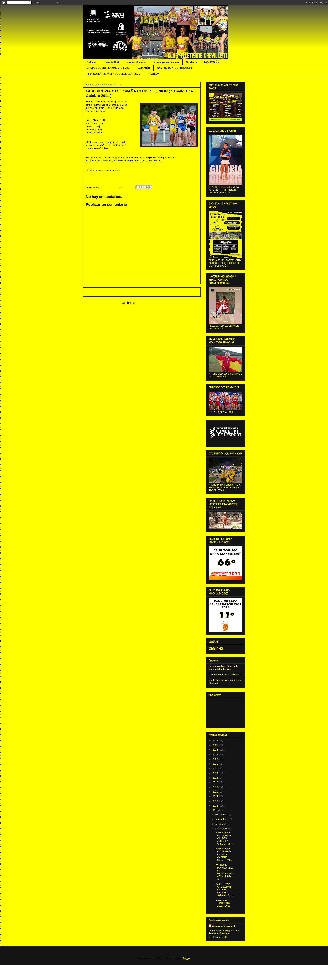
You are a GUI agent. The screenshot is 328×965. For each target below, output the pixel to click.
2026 (216, 740)
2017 (216, 782)
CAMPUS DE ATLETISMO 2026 (174, 67)
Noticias (91, 61)
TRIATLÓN (153, 73)
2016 (216, 787)
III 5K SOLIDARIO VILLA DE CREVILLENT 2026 (113, 73)
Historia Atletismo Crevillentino (225, 674)
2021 (216, 763)
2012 (216, 805)
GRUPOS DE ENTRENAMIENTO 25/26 (108, 67)
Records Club (112, 61)
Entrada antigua (188, 292)
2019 (216, 773)
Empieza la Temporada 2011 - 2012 (222, 903)
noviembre (221, 819)
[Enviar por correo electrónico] (137, 187)
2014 (216, 796)
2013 (216, 801)
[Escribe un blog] (140, 187)
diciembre (221, 814)
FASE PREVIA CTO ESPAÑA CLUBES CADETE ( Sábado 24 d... (224, 889)
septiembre (221, 828)
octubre (219, 823)
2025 (216, 745)
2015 (216, 791)
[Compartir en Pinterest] (150, 187)
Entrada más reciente (99, 292)
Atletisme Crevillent (223, 925)
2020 (216, 768)
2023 (216, 754)
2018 (216, 777)
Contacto (191, 61)
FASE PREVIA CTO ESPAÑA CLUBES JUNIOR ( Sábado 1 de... (224, 838)
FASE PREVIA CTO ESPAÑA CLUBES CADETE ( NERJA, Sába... (224, 854)
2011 (215, 810)
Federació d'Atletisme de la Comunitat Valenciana (223, 667)
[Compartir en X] (143, 187)
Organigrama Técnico (166, 61)
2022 (216, 759)
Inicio (145, 292)
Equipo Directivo (136, 61)
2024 (216, 749)
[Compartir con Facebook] (147, 187)
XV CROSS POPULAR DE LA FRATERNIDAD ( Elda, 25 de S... (224, 872)
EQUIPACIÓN (211, 61)
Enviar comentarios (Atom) (149, 303)
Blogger (186, 958)
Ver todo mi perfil (218, 937)
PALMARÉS (143, 67)
